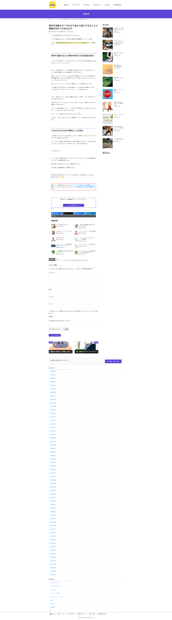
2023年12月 (53, 480)
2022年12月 (53, 522)
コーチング (53, 589)
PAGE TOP (167, 600)
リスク (69, 260)
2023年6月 (53, 501)
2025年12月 (53, 399)
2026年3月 (53, 389)
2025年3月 (53, 427)
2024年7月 (53, 455)
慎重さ (83, 260)
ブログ (57, 258)
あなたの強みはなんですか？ (63, 224)
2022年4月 (53, 543)
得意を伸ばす (78, 260)
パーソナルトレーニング (56, 596)
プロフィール (83, 614)
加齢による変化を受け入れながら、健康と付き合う (118, 103)
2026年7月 (53, 375)
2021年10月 (53, 564)
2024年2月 (53, 473)
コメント (52, 272)
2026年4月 (53, 385)
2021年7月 (53, 574)
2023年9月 (53, 490)
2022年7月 (53, 532)
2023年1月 (53, 518)
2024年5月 (53, 462)
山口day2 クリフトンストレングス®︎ (64, 231)
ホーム (53, 614)
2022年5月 (53, 539)
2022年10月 (53, 525)
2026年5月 (53, 382)
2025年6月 (53, 420)
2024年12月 (53, 438)
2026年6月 (53, 378)
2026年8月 (53, 371)
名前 (51, 289)
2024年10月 (53, 445)
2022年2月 (53, 550)
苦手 (87, 260)
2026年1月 (53, 396)
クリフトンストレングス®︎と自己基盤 (87, 231)
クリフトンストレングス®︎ (62, 260)
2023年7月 (53, 497)
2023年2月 (53, 515)
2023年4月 (53, 508)
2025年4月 (53, 424)
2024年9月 (53, 448)
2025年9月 (53, 410)
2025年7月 (53, 417)
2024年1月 (53, 476)
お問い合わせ (103, 614)
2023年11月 (53, 483)
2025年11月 (53, 403)
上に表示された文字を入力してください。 (60, 320)
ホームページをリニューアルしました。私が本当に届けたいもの (118, 42)
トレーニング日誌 (55, 593)
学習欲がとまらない (61, 237)
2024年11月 (53, 441)
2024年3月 (53, 469)
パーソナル (62, 614)
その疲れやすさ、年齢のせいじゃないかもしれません (118, 30)
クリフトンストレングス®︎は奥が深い (87, 244)
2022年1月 (53, 553)
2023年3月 (53, 511)
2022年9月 (53, 529)
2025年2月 (53, 431)
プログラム (73, 614)
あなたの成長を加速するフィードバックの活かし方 (118, 128)
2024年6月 (53, 459)
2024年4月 (53, 466)
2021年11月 (53, 560)
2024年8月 (53, 452)
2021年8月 (53, 571)
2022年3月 (53, 546)
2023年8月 (53, 494)
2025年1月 (53, 434)
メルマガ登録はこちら (73, 205)
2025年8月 (53, 413)
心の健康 (52, 607)
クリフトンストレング (56, 586)
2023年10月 (53, 487)
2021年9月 (53, 567)
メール (51, 296)
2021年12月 (53, 557)
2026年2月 (53, 392)
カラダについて (54, 582)
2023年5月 (53, 504)
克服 (73, 260)
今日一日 (52, 603)
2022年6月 (53, 536)
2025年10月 (53, 406)
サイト (50, 304)
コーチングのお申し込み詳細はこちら (84, 185)
